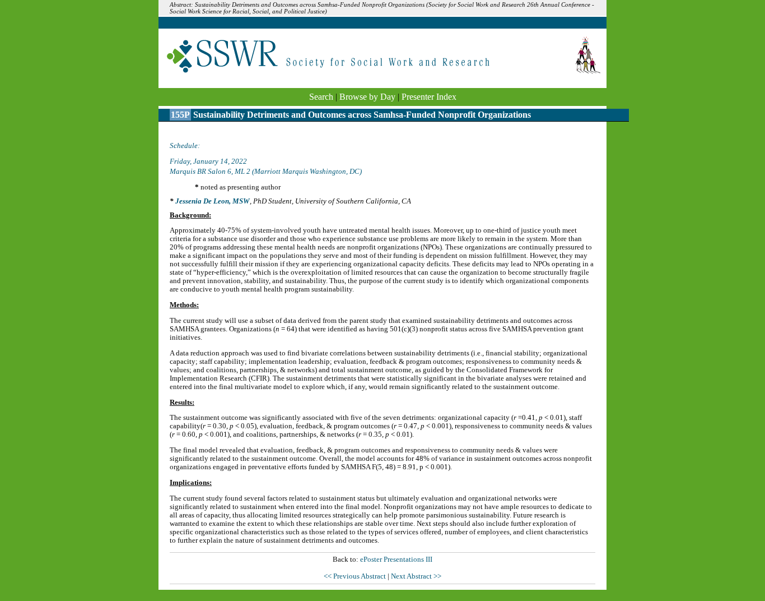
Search (321, 96)
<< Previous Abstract (356, 576)
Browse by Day (367, 96)
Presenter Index (429, 96)
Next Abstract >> (416, 576)
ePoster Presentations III (396, 559)
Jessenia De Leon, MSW (212, 201)
